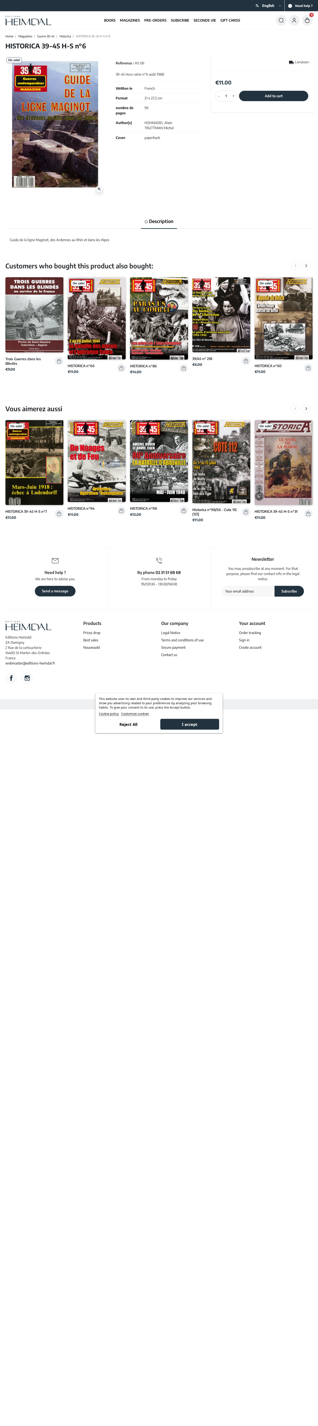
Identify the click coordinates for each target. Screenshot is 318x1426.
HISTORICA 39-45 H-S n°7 (26, 511)
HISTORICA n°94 (81, 508)
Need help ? (304, 6)
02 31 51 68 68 (168, 572)
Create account (250, 647)
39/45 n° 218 (202, 359)
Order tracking (250, 633)
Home (9, 36)
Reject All (128, 724)
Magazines (25, 36)
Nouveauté (91, 647)
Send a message (55, 591)
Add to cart (274, 96)
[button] (281, 20)
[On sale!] (97, 318)
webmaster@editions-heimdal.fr (30, 663)
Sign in (244, 640)
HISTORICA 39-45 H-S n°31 (276, 511)
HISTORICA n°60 (268, 366)
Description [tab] (160, 221)
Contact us (169, 655)
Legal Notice (170, 633)
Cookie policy (109, 713)
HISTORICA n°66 (81, 366)
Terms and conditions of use (182, 640)
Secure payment (173, 647)
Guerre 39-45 (46, 36)
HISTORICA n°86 (143, 366)
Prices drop (91, 633)
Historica (65, 36)
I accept (189, 724)
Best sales (90, 640)
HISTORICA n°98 (143, 508)
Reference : (125, 63)
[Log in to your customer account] (294, 20)
